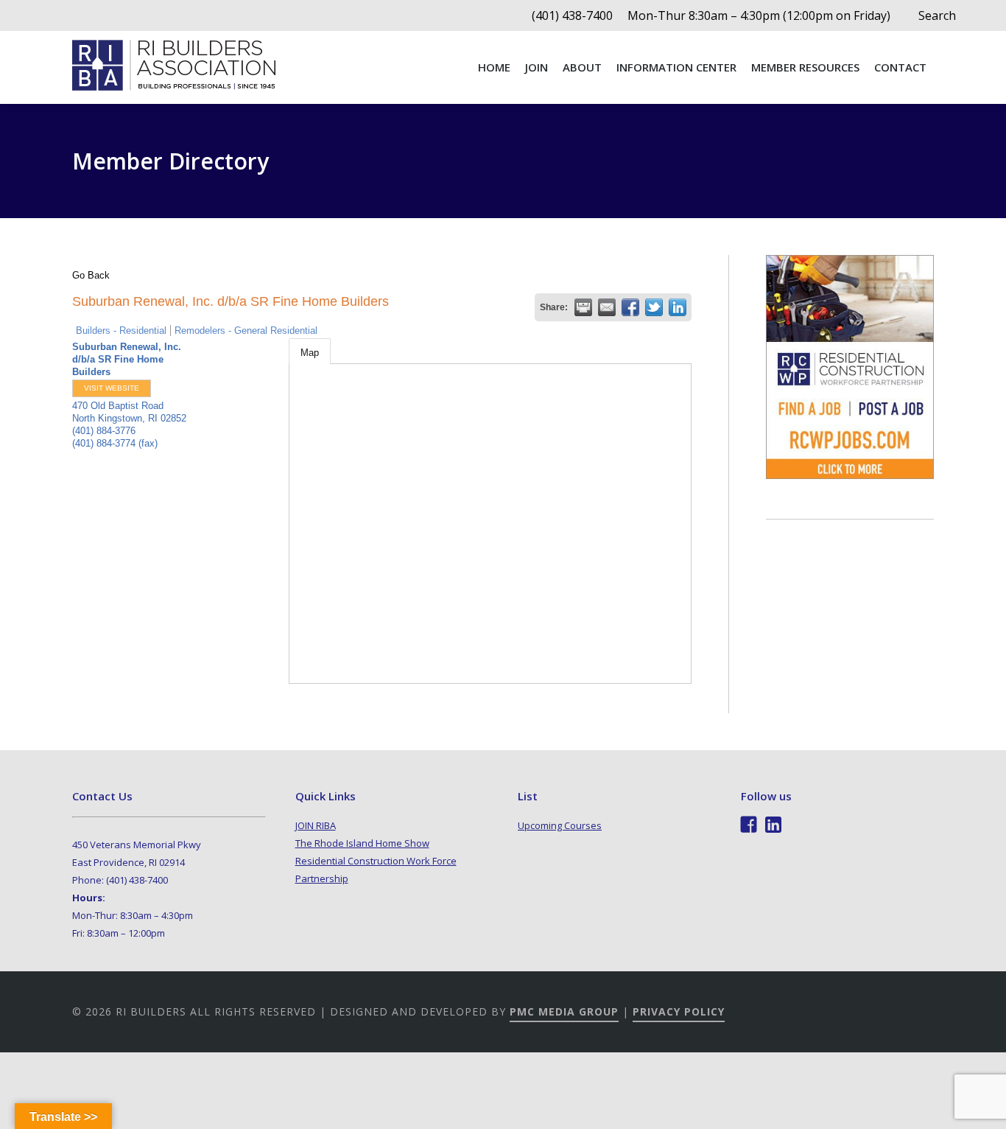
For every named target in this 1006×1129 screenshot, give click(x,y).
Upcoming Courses (560, 825)
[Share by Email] (607, 307)
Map (309, 352)
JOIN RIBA (315, 825)
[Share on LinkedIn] (677, 307)
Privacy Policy (679, 1011)
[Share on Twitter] (654, 307)
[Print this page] (583, 307)
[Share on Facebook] (630, 307)
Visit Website (111, 388)
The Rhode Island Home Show (362, 843)
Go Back (91, 275)
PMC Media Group (564, 1011)
